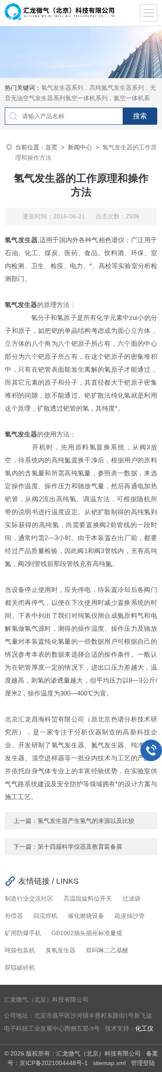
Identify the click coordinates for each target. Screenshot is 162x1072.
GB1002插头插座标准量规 (86, 933)
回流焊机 (45, 915)
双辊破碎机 (20, 967)
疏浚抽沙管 (129, 915)
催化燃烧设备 (86, 915)
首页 (51, 147)
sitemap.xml (109, 1062)
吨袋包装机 (20, 950)
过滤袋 (131, 898)
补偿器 (14, 915)
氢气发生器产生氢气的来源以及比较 (86, 820)
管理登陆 (143, 1062)
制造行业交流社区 (29, 898)
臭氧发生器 (60, 950)
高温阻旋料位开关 (88, 898)
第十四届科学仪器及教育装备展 (80, 846)
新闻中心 (80, 147)
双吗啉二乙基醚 (107, 950)
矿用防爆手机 (23, 933)
